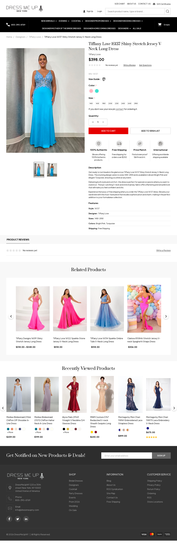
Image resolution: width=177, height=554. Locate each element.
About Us (131, 3)
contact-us (144, 3)
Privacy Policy (153, 485)
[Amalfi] (119, 429)
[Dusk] (131, 429)
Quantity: (94, 115)
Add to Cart (108, 130)
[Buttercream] (127, 429)
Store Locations (155, 501)
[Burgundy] (40, 432)
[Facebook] (9, 519)
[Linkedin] (26, 519)
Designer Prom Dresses (97, 21)
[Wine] (19, 429)
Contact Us (112, 497)
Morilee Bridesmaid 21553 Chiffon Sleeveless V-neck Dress (130, 420)
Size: (92, 98)
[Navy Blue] (91, 428)
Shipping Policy (154, 480)
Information (115, 474)
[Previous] (11, 316)
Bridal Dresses (76, 480)
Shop (72, 474)
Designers (123, 28)
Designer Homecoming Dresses (100, 28)
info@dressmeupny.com (27, 509)
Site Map (111, 493)
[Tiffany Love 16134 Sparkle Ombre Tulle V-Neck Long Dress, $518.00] (107, 308)
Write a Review (129, 65)
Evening (63, 21)
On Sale (73, 510)
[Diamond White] (23, 429)
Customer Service (159, 474)
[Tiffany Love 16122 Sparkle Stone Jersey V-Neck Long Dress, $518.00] (70, 308)
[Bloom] (123, 429)
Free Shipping (113, 501)
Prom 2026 (74, 501)
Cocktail (76, 21)
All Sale (137, 28)
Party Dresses (76, 493)
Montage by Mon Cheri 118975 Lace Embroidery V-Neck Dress (101, 420)
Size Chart (120, 3)
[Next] (166, 316)
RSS (149, 497)
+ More (10, 432)
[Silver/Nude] (67, 430)
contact (120, 109)
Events (72, 497)
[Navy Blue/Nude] (64, 430)
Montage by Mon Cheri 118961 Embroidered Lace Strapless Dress (74, 420)
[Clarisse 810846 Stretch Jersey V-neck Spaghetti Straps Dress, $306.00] (144, 308)
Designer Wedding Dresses (127, 21)
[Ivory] (16, 429)
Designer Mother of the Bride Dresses (61, 28)
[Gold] (12, 429)
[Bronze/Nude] (71, 430)
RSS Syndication (115, 489)
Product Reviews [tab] (18, 239)
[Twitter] (18, 519)
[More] (56, 21)
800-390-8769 (22, 500)
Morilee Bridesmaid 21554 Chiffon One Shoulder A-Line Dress (157, 420)
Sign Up (161, 455)
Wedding (73, 506)
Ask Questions (145, 65)
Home (9, 36)
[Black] (8, 429)
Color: (93, 85)
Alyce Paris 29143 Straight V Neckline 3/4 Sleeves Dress (17, 420)
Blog (109, 480)
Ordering (151, 493)
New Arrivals (48, 21)
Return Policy (153, 489)
